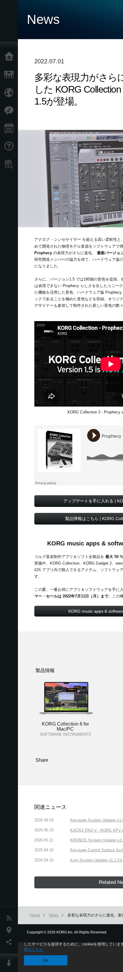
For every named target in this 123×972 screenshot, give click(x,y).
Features (10, 110)
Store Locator (10, 164)
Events (10, 128)
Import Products (10, 93)
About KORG (10, 963)
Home (10, 57)
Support (10, 146)
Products (10, 75)
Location (10, 930)
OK (46, 960)
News (10, 918)
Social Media (10, 942)
